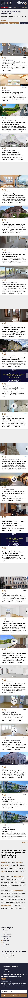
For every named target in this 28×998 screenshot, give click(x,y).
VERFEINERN (24, 23)
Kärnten (5, 932)
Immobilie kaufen (18, 876)
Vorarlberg (6, 944)
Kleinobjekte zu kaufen (9, 954)
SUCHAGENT (4, 23)
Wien (4, 947)
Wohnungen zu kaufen (9, 956)
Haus (2, 864)
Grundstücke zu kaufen (9, 958)
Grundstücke (4, 865)
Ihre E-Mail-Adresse (5, 988)
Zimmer (9, 864)
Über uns (6, 969)
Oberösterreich (7, 936)
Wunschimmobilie (6, 905)
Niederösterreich (7, 934)
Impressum (7, 971)
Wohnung (19, 862)
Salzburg (5, 938)
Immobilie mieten (18, 890)
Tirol (4, 942)
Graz (22, 870)
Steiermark (6, 940)
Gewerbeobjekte (15, 864)
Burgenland (6, 930)
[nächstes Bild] (26, 49)
